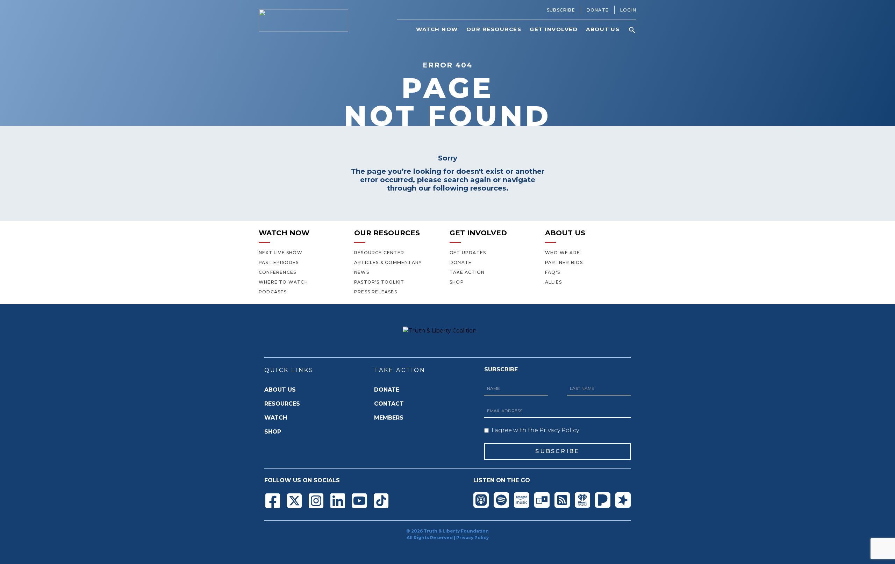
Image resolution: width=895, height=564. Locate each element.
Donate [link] (598, 10)
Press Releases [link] (375, 291)
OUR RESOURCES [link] (494, 29)
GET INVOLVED (478, 232)
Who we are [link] (562, 252)
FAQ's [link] (552, 272)
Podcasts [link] (273, 291)
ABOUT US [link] (603, 29)
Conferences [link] (277, 272)
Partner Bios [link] (564, 262)
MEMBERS (388, 417)
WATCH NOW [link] (437, 29)
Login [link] (628, 10)
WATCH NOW (284, 232)
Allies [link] (553, 282)
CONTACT (389, 403)
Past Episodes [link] (279, 262)
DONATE (386, 389)
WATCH (275, 417)
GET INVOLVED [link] (554, 29)
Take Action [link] (467, 272)
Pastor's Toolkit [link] (379, 282)
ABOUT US (565, 232)
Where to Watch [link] (283, 282)
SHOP (272, 431)
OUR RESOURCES (387, 232)
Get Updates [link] (468, 252)
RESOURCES (282, 403)
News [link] (361, 272)
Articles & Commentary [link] (388, 262)
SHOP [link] (457, 282)
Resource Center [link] (379, 252)
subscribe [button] (557, 451)
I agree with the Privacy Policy (535, 430)
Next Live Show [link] (280, 252)
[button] (632, 30)
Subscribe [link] (561, 10)
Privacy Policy (472, 537)
